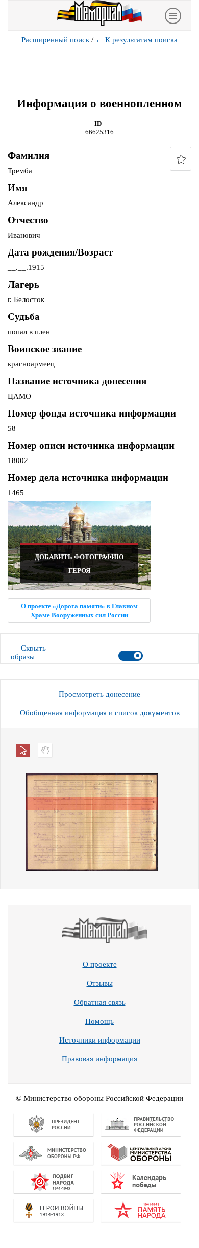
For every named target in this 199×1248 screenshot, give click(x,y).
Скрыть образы (28, 652)
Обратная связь (100, 1002)
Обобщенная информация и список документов (100, 713)
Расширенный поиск (55, 40)
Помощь (99, 1021)
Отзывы (100, 983)
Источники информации (99, 1040)
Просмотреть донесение (99, 694)
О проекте (100, 964)
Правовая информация (99, 1059)
